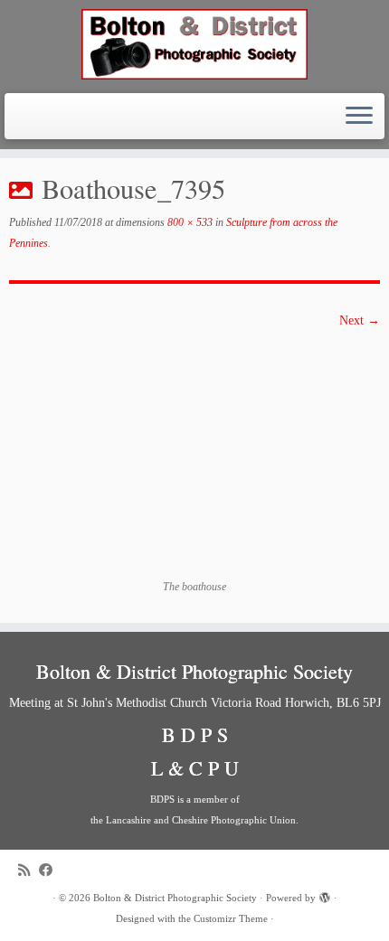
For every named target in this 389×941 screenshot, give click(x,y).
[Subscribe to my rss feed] (28, 870)
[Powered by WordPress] (324, 895)
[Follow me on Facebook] (50, 870)
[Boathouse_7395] (194, 453)
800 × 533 (189, 222)
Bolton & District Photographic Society (175, 897)
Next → (359, 320)
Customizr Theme (231, 918)
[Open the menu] (359, 116)
